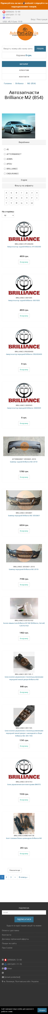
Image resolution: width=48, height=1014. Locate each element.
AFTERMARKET (14, 154)
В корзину (24, 262)
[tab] (24, 142)
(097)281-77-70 (12, 14)
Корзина (24, 55)
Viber (7, 17)
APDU (9, 164)
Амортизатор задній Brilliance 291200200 (24, 247)
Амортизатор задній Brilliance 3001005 (24, 300)
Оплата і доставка (10, 930)
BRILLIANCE (12, 168)
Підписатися (24, 919)
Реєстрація (42, 19)
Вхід (33, 19)
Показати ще (14, 870)
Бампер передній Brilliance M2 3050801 (24, 515)
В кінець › (23, 877)
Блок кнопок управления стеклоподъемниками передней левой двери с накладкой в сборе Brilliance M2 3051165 (24, 733)
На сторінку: (8, 211)
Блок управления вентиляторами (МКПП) (24, 784)
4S (8, 149)
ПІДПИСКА (24, 908)
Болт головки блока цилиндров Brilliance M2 (24, 838)
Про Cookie (7, 948)
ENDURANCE (13, 173)
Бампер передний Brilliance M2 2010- (24, 569)
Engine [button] (24, 180)
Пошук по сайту (9, 943)
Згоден (42, 1010)
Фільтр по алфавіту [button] (24, 185)
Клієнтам (24, 70)
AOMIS (10, 159)
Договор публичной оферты (15, 939)
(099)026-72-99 (12, 11)
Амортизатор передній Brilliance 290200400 (24, 354)
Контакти (24, 77)
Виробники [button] (24, 142)
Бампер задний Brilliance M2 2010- (24, 462)
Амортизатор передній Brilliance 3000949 (24, 408)
